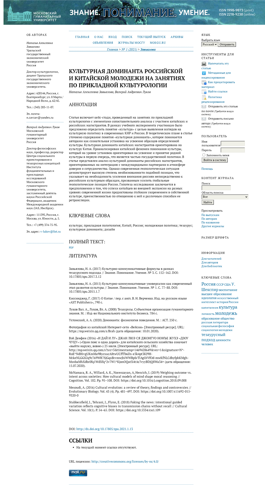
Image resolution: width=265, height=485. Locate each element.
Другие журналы (212, 226)
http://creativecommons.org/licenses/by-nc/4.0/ (125, 461)
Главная (82, 37)
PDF (71, 247)
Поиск (127, 37)
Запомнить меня (217, 155)
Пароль (207, 150)
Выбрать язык (210, 40)
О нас (98, 37)
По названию (210, 222)
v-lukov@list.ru (50, 231)
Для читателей (211, 259)
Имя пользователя (211, 143)
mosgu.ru (158, 43)
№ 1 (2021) (129, 49)
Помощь (207, 169)
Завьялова (147, 49)
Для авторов (209, 262)
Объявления (103, 43)
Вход (112, 37)
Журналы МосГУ (131, 43)
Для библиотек (211, 266)
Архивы (177, 37)
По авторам (209, 219)
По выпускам (210, 215)
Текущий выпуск (151, 37)
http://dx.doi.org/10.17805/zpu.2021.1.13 (104, 429)
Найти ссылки (218, 91)
